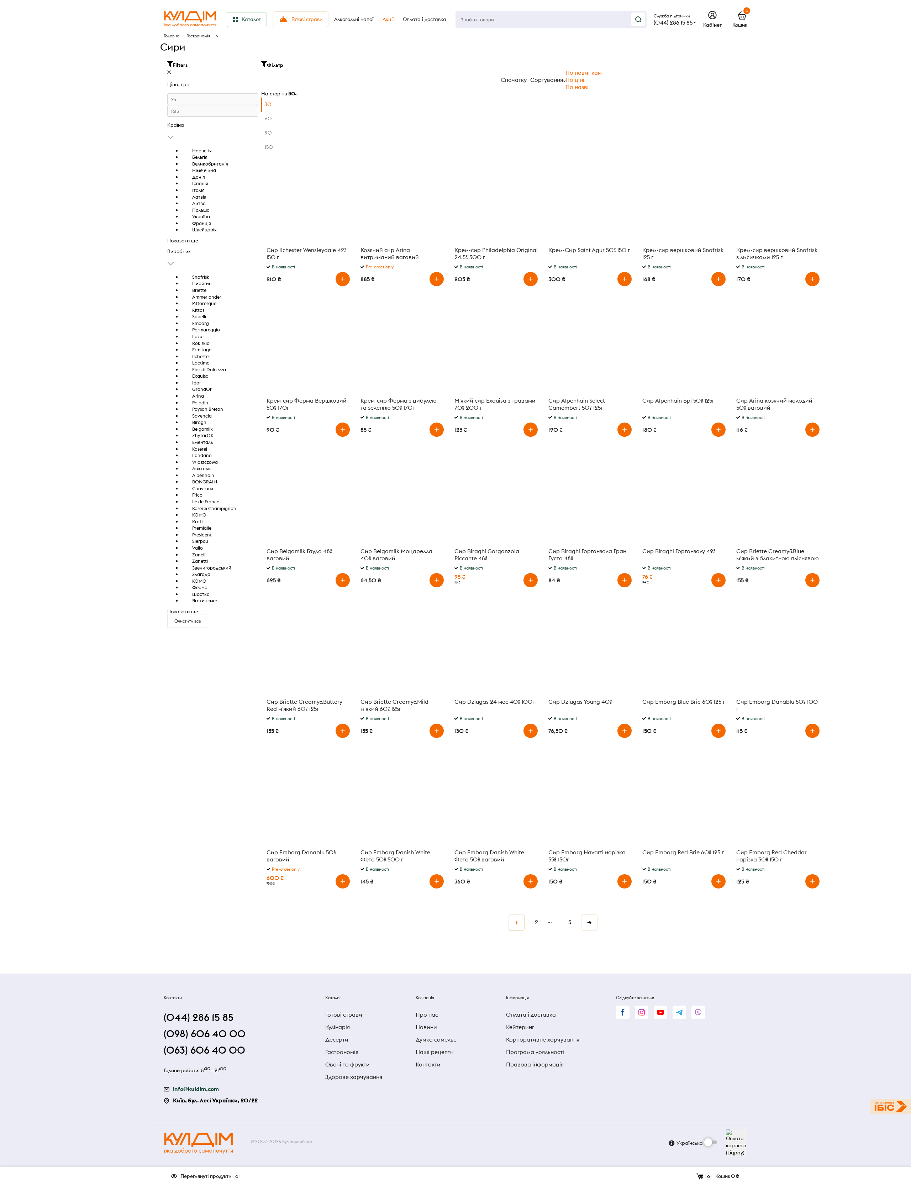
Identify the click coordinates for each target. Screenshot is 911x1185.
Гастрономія (198, 35)
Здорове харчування (353, 1076)
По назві (577, 86)
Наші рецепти (435, 1051)
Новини (426, 1027)
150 (269, 147)
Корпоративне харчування (542, 1039)
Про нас (427, 1014)
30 (268, 104)
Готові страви (343, 1014)
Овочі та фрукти (347, 1064)
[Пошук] (638, 19)
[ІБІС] (890, 1106)
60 (268, 118)
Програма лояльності (535, 1051)
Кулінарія (337, 1027)
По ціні (574, 79)
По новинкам (583, 72)
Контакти (428, 1064)
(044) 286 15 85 (673, 22)
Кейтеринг (520, 1027)
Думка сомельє (436, 1039)
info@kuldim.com (196, 1088)
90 (268, 133)
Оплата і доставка (531, 1014)
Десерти (336, 1039)
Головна (171, 35)
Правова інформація (535, 1064)
